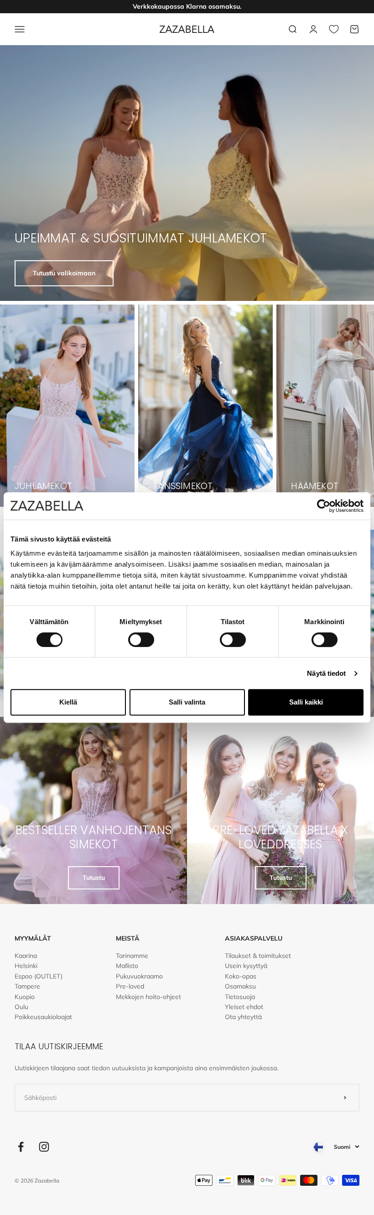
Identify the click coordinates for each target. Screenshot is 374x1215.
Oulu (21, 1007)
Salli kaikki (306, 702)
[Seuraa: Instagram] (44, 1147)
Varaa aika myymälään (187, 7)
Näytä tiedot (326, 673)
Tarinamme (132, 956)
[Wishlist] (333, 29)
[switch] (141, 639)
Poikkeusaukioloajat (43, 1017)
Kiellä (68, 702)
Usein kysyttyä (246, 966)
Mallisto (127, 966)
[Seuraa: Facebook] (21, 1147)
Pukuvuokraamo (139, 976)
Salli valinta (187, 702)
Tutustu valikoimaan (64, 273)
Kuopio (25, 997)
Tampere (27, 986)
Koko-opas (240, 976)
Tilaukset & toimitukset (258, 956)
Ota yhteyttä (243, 1017)
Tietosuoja (240, 997)
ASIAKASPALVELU (253, 938)
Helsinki (26, 966)
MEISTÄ (128, 938)
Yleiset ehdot (244, 1007)
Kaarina (26, 956)
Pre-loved (130, 986)
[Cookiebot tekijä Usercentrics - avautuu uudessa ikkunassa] (324, 506)
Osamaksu (240, 986)
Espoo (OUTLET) (38, 976)
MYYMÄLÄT (33, 938)
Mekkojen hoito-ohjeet (148, 997)
